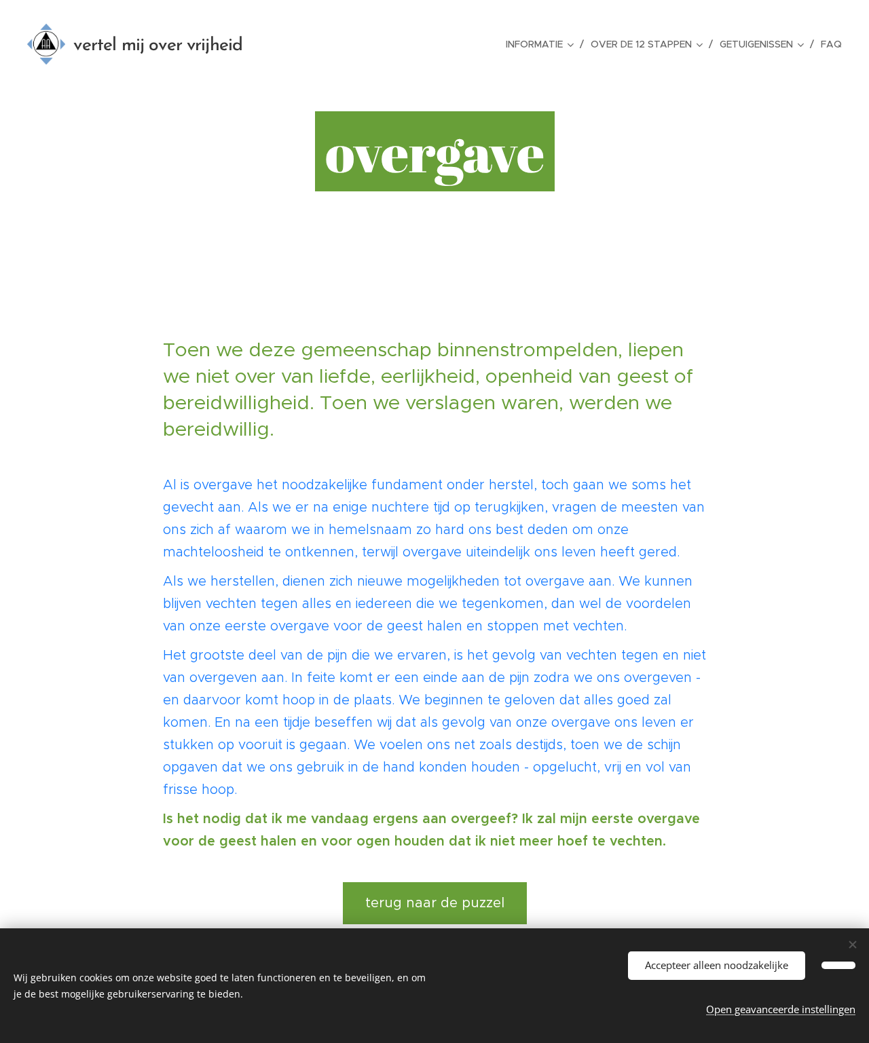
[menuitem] (543, 44)
